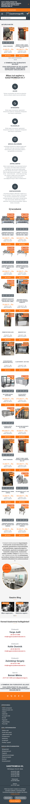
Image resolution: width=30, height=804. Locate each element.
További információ (15, 794)
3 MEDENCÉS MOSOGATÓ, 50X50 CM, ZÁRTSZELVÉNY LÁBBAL (8, 267)
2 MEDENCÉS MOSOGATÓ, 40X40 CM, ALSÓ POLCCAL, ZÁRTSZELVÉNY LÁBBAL (7, 300)
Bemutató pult (22, 332)
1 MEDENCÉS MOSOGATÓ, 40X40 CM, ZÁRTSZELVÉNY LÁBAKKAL (8, 525)
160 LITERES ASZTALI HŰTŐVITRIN (8, 395)
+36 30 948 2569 (15, 780)
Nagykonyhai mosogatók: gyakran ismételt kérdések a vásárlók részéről (22, 613)
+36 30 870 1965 (15, 663)
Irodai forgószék (8, 459)
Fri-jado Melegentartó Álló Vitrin (22, 427)
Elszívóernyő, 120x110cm (22, 361)
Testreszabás (8, 798)
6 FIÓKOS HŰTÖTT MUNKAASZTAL (8, 427)
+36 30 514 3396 (15, 634)
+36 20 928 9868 (15, 773)
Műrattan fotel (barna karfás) (8, 46)
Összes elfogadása (15, 801)
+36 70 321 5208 (7, 678)
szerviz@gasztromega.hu (20, 678)
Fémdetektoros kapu (8, 332)
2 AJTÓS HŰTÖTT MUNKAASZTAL (22, 395)
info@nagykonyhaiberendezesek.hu (15, 636)
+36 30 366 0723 (15, 649)
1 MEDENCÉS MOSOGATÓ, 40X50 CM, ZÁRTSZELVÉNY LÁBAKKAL (22, 525)
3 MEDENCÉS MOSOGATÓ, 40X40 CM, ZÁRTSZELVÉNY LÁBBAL (22, 267)
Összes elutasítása (20, 798)
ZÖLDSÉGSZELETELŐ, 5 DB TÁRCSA (22, 46)
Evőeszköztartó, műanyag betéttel (8, 362)
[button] (15, 59)
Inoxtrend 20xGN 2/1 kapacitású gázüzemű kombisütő (22, 301)
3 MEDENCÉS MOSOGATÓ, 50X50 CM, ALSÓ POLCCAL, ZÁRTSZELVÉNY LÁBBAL (7, 234)
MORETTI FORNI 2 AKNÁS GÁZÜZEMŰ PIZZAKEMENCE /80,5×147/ (22, 460)
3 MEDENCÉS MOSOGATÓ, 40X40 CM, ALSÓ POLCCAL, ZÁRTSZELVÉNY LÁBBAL (22, 234)
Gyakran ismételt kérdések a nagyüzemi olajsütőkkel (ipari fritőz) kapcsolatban (7, 613)
